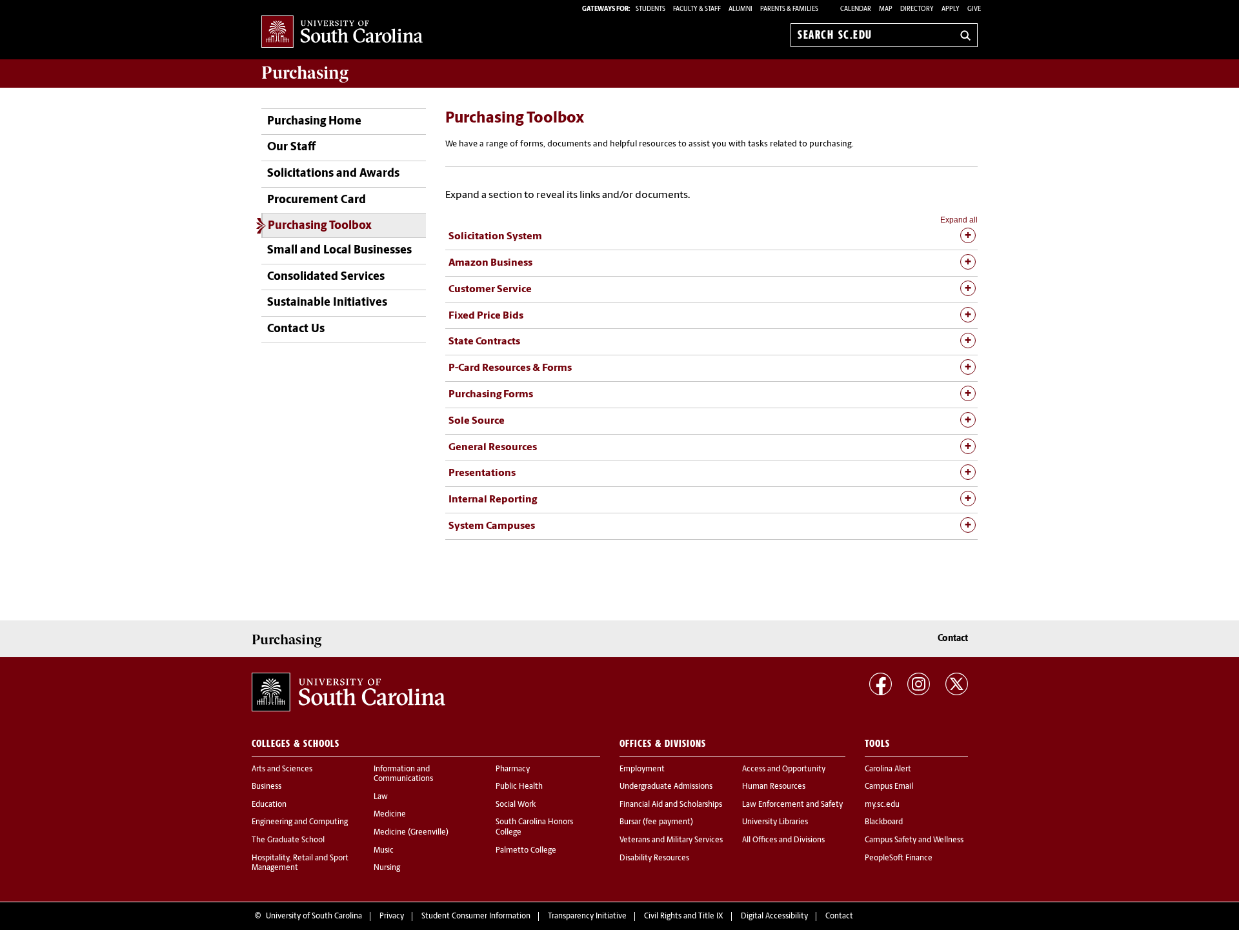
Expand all (959, 219)
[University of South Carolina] (348, 692)
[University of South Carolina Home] (342, 32)
